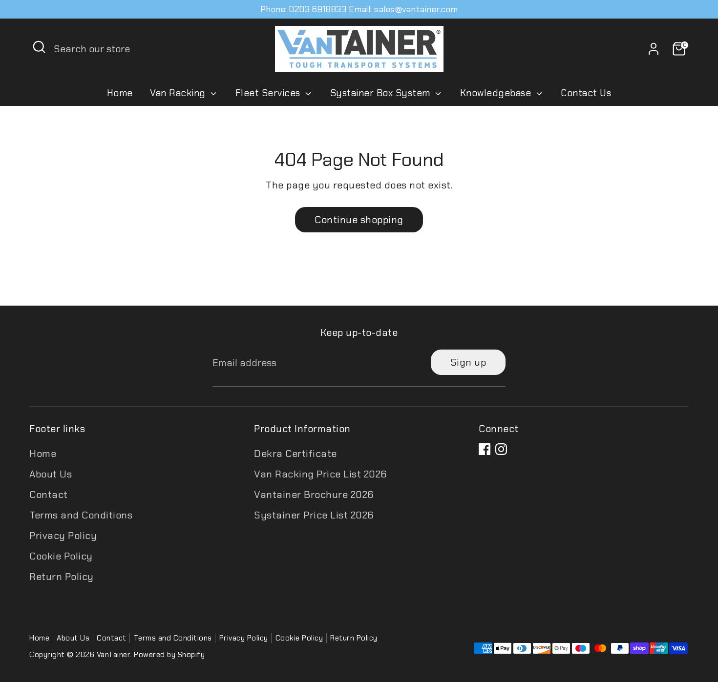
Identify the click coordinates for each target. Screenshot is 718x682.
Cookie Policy (61, 556)
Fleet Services (269, 93)
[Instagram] (501, 449)
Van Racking (179, 93)
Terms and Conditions (80, 515)
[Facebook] (484, 449)
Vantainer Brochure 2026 (314, 494)
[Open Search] (39, 47)
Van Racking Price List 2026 (320, 474)
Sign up (468, 362)
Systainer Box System (381, 93)
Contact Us (586, 93)
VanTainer (113, 655)
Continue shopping (359, 219)
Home (120, 93)
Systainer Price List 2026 (314, 515)
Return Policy (61, 576)
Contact (48, 494)
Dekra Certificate (295, 453)
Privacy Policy (63, 535)
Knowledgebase (497, 93)
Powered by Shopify (169, 655)
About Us (50, 474)
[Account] (653, 49)
